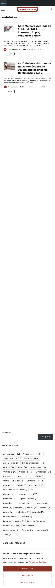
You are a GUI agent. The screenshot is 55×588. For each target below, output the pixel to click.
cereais (8, 476)
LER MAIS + (9, 54)
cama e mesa (38, 467)
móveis (32, 507)
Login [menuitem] (3, 3)
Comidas (37, 476)
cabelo (22, 467)
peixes (8, 512)
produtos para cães (13, 521)
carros (23, 472)
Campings (9, 472)
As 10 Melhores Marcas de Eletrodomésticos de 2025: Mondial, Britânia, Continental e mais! (34, 68)
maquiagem (26, 503)
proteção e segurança (38, 521)
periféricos (22, 512)
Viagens (42, 530)
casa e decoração (41, 472)
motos (19, 507)
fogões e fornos (27, 498)
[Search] (51, 9)
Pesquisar (6, 432)
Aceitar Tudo (27, 568)
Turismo (28, 530)
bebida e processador (33, 463)
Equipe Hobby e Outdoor (16, 49)
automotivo (31, 458)
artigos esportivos (32, 454)
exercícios (9, 498)
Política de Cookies (37, 562)
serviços (29, 525)
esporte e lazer (28, 494)
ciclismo (22, 476)
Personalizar (27, 575)
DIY (33, 490)
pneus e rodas (11, 516)
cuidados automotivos (15, 490)
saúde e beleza (11, 525)
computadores (35, 481)
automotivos (11, 463)
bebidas (8, 467)
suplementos (11, 530)
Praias (27, 516)
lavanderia (9, 503)
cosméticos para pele (14, 485)
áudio (7, 534)
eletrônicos (9, 494)
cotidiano (36, 485)
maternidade (44, 503)
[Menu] (3, 9)
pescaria (38, 512)
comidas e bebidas (13, 481)
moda (7, 507)
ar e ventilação (11, 454)
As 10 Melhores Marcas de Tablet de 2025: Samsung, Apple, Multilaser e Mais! (34, 30)
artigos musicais (12, 458)
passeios (45, 507)
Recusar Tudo (27, 582)
